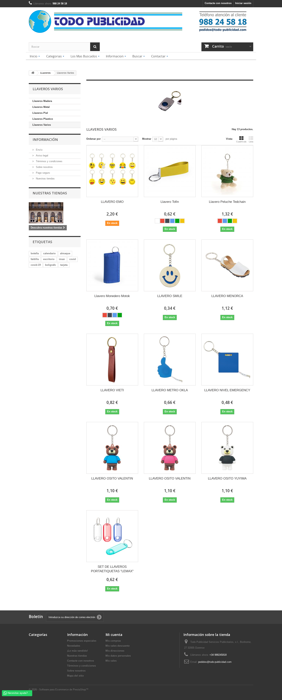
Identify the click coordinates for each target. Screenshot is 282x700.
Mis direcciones (115, 650)
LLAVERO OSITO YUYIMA (227, 478)
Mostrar (146, 138)
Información (45, 139)
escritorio (48, 259)
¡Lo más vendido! (77, 650)
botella (35, 253)
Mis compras (113, 640)
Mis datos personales (118, 655)
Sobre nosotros (44, 167)
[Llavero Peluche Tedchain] (227, 171)
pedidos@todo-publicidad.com (215, 661)
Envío (38, 149)
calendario (49, 253)
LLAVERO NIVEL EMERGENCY (227, 390)
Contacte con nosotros (218, 3)
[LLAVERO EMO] (112, 171)
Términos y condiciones (48, 161)
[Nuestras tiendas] (55, 212)
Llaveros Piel (40, 112)
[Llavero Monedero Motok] (112, 265)
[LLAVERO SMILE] (170, 265)
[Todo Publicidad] (112, 21)
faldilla (35, 259)
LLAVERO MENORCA (227, 296)
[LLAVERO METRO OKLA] (170, 360)
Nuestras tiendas (45, 178)
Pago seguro (42, 172)
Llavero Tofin (170, 202)
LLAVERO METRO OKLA (170, 390)
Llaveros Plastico (42, 118)
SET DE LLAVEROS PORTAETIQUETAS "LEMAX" (112, 569)
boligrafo (50, 264)
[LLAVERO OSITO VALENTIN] (112, 448)
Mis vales (111, 660)
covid (72, 259)
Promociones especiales (81, 640)
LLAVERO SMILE (169, 296)
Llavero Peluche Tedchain (227, 202)
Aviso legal (41, 155)
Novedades (73, 645)
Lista (251, 141)
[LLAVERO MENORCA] (227, 265)
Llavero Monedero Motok (112, 296)
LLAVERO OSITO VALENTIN (112, 478)
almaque (65, 253)
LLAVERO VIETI (112, 390)
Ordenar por (93, 138)
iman (62, 259)
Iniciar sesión (243, 3)
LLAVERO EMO (112, 202)
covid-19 (36, 264)
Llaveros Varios (41, 124)
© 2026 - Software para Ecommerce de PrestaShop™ (58, 689)
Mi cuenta (114, 634)
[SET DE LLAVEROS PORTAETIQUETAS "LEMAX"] (112, 536)
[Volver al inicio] (32, 73)
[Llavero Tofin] (170, 171)
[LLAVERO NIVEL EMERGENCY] (227, 360)
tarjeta (64, 264)
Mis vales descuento (118, 645)
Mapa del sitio (75, 675)
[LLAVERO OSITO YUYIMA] (227, 448)
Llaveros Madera (42, 101)
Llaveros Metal (41, 107)
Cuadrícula (241, 141)
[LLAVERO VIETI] (112, 360)
